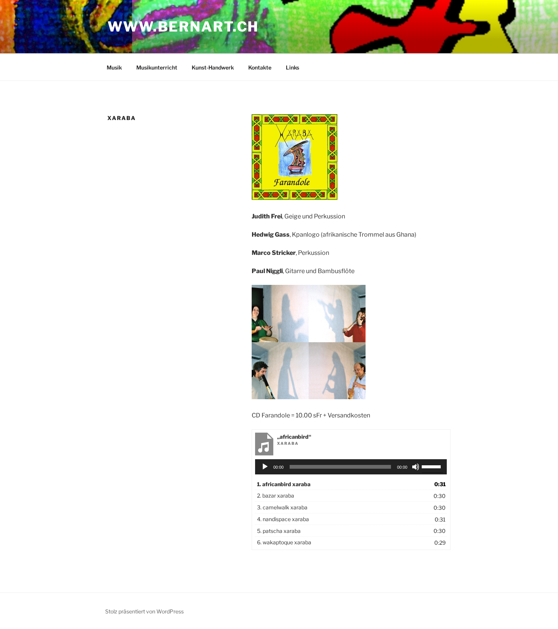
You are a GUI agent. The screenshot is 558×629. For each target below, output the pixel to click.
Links (292, 67)
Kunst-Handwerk (213, 67)
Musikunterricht (156, 67)
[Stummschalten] (415, 467)
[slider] (432, 466)
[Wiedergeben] (265, 467)
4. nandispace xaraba (283, 519)
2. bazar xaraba (275, 495)
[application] (351, 466)
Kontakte (259, 67)
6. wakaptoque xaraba (284, 542)
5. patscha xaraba (279, 531)
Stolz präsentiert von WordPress (144, 611)
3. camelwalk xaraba (282, 507)
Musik (114, 67)
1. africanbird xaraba (284, 484)
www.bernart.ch (183, 26)
